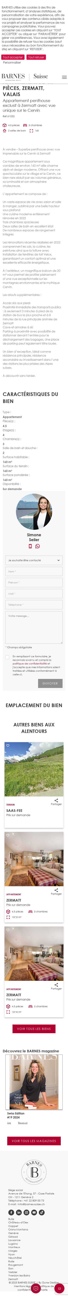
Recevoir (23, 1122)
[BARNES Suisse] (24, 77)
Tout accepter (13, 57)
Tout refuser (36, 57)
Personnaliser (12, 62)
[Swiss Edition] (34, 1081)
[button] (64, 77)
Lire (9, 1122)
